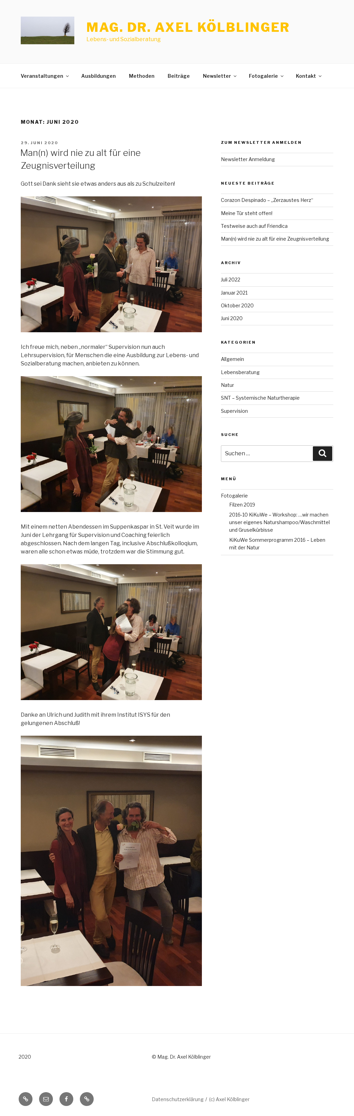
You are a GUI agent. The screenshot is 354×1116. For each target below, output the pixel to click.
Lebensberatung (240, 372)
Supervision (234, 411)
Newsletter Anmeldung (248, 159)
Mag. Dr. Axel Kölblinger (188, 27)
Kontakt (306, 76)
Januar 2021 (234, 293)
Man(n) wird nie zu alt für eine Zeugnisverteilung (275, 239)
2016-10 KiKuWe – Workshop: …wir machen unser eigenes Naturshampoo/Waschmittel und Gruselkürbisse (279, 522)
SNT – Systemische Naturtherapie (260, 398)
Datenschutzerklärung (178, 1099)
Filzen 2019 (242, 505)
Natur (227, 385)
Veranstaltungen (42, 76)
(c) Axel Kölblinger (229, 1099)
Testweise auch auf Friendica (254, 226)
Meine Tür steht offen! (246, 213)
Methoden (142, 76)
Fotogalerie (263, 76)
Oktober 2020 (237, 305)
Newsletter (217, 76)
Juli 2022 (230, 279)
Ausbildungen (98, 76)
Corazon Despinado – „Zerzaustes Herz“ (267, 200)
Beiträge (179, 76)
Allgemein (232, 359)
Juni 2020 (232, 318)
